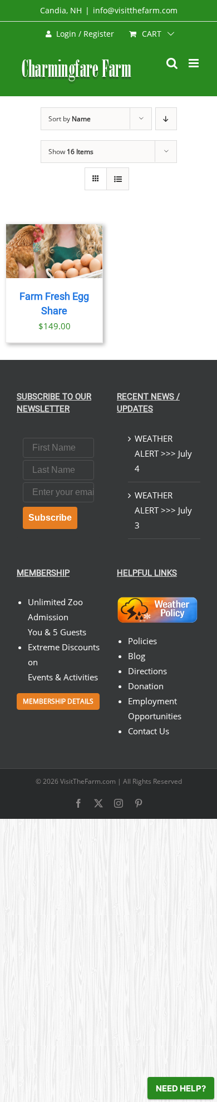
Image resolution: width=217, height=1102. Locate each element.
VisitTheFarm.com (88, 781)
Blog (136, 655)
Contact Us (148, 731)
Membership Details (58, 701)
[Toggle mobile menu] (194, 63)
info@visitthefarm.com (135, 10)
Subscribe (50, 517)
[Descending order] (166, 118)
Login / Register (85, 33)
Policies (142, 640)
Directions (147, 670)
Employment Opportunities (154, 708)
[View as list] (118, 179)
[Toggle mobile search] (171, 63)
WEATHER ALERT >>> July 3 (163, 510)
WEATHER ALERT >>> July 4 (163, 453)
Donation (146, 685)
